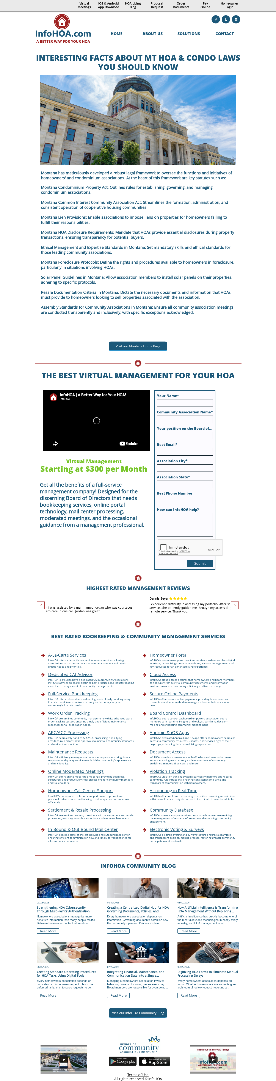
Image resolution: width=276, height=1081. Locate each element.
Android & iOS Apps (169, 732)
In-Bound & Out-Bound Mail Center (83, 829)
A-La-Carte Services (67, 655)
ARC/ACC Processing (68, 732)
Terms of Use (138, 1074)
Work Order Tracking (69, 713)
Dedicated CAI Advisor (70, 674)
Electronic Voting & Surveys (177, 829)
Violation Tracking (167, 771)
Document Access (168, 752)
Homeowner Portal (169, 655)
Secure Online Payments (174, 694)
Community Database (171, 810)
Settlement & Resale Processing (79, 810)
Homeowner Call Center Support (80, 790)
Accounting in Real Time (173, 790)
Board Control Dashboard (175, 713)
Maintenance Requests (70, 752)
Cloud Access (163, 674)
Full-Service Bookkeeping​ (73, 694)
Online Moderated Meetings (76, 771)
